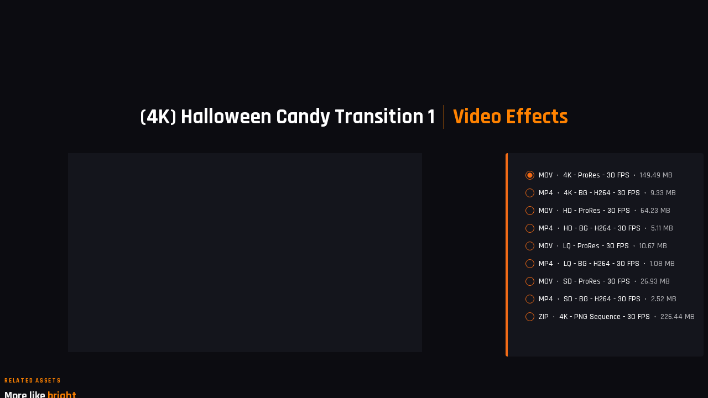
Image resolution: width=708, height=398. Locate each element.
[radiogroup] (610, 246)
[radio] (529, 175)
